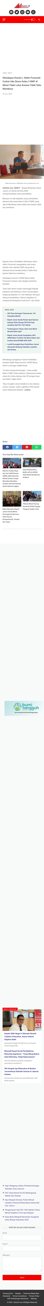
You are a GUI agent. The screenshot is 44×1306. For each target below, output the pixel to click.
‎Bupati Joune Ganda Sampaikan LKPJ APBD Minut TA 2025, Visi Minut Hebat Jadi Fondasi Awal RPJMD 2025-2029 (23, 338)
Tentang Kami (8, 1293)
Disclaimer (6, 1296)
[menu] (4, 20)
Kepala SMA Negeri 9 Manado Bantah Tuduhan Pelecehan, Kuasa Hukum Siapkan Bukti (20, 1036)
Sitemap (34, 1298)
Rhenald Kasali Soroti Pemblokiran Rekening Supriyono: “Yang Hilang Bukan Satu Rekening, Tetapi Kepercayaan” (21, 1054)
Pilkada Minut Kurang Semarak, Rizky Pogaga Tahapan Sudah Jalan (31, 506)
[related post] (12, 463)
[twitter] (16, 12)
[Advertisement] (22, 47)
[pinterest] (27, 447)
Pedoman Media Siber (31, 1293)
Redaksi (18, 1293)
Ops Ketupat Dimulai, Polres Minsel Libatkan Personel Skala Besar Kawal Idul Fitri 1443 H (22, 1203)
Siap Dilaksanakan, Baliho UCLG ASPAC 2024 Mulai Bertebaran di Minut (31, 473)
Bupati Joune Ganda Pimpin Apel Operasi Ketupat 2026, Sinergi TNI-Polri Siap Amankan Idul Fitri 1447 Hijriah (22, 322)
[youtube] (27, 12)
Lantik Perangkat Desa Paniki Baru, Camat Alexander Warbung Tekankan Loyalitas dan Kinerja (23, 347)
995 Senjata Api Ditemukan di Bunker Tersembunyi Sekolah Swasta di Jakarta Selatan (21, 1071)
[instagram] (22, 12)
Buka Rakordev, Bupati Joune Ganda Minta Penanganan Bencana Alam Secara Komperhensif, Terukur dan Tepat (11, 515)
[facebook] (10, 12)
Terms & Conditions (20, 1296)
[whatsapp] (33, 12)
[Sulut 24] (22, 5)
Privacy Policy (34, 1296)
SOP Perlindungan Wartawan (18, 1298)
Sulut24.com (18, 1302)
